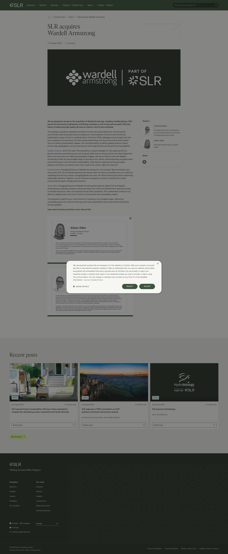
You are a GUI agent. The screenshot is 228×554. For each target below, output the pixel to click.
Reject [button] (130, 286)
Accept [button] (147, 286)
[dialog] (114, 277)
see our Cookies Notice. (93, 280)
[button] (81, 286)
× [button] (158, 263)
